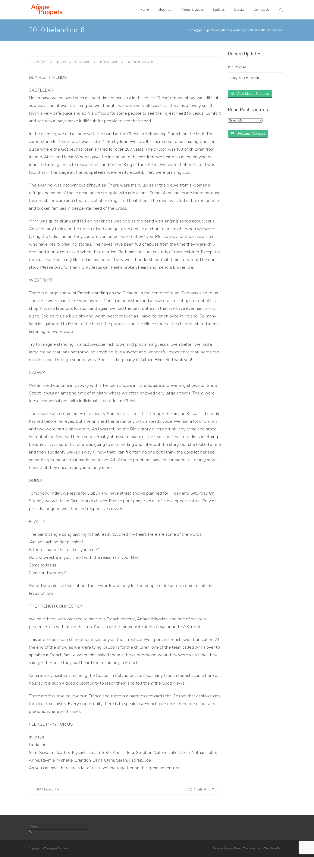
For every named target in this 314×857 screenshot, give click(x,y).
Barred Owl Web (142, 62)
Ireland (76, 62)
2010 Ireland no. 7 (203, 789)
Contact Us (261, 9)
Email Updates (113, 62)
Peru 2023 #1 (237, 67)
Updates (219, 9)
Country (64, 62)
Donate (239, 9)
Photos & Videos (192, 9)
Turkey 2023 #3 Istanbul (244, 78)
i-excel (256, 848)
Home (144, 9)
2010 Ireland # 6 (45, 789)
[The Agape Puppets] (43, 8)
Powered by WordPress (227, 848)
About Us (164, 9)
